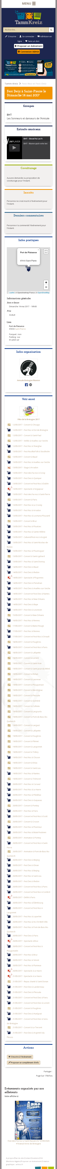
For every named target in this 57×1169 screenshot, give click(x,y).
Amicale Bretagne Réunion (28, 380)
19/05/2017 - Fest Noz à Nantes (26, 773)
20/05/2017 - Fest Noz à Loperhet (27, 916)
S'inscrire (12, 36)
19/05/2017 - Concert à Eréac (25, 762)
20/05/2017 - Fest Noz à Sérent (26, 960)
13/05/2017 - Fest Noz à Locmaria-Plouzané (31, 515)
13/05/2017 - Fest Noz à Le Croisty (27, 505)
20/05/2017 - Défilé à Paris (24, 897)
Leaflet (11, 292)
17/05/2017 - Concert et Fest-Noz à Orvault (31, 636)
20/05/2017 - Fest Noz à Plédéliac (27, 795)
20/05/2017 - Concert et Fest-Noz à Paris (30, 886)
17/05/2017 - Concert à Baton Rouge (28, 626)
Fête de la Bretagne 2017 (29, 419)
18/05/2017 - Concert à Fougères (27, 642)
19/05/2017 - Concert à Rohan (25, 674)
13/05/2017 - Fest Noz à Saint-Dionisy (29, 561)
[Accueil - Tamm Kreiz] (28, 17)
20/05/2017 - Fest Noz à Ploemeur (27, 827)
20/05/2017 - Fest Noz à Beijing (26, 870)
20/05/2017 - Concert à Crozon (26, 821)
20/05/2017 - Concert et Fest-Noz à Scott (30, 816)
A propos (10, 1158)
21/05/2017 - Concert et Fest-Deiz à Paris (30, 997)
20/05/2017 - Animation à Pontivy (27, 837)
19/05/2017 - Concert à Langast (26, 725)
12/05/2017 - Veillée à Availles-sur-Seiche (30, 440)
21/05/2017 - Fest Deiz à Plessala (27, 992)
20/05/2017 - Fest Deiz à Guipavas (27, 800)
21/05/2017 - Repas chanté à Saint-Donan (30, 981)
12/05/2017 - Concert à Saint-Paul (27, 435)
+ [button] (46, 282)
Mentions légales (13, 1161)
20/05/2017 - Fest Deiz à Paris (25, 935)
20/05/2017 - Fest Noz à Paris (25, 811)
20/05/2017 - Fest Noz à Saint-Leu (27, 876)
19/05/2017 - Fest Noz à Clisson (26, 757)
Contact (27, 1158)
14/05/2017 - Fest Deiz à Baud (25, 567)
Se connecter (28, 36)
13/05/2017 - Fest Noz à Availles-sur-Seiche (31, 462)
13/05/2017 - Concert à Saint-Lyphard (29, 556)
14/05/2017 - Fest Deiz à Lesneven (27, 610)
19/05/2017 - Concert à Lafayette (27, 730)
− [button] (46, 287)
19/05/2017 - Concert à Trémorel (27, 779)
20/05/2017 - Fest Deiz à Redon (26, 881)
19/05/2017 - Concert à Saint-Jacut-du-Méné (31, 668)
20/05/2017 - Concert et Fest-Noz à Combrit (31, 892)
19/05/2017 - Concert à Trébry (25, 752)
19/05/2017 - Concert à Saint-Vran (27, 663)
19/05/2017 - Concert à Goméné (26, 701)
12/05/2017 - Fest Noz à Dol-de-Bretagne (30, 430)
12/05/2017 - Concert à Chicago (26, 424)
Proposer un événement (31, 1161)
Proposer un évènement (30, 46)
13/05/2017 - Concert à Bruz (25, 521)
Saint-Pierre (33, 91)
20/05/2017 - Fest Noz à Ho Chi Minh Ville (30, 922)
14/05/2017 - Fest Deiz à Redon (26, 572)
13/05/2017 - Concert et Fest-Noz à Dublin (31, 483)
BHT (9, 114)
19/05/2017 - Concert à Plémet (26, 741)
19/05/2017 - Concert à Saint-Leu (27, 768)
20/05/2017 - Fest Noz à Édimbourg (28, 902)
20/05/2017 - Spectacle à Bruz (25, 941)
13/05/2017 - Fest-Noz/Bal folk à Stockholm (31, 451)
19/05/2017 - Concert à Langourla (27, 711)
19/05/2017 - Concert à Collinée (26, 706)
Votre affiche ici (11, 1096)
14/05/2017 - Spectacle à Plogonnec (28, 577)
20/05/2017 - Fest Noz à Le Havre (27, 789)
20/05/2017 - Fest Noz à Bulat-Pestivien (29, 832)
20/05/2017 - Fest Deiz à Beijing (26, 860)
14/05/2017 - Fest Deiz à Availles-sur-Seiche (31, 588)
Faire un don (33, 41)
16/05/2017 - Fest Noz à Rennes (26, 620)
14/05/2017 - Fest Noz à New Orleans (29, 599)
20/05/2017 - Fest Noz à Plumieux (27, 965)
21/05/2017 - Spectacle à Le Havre (27, 976)
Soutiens (35, 1158)
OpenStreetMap (43, 292)
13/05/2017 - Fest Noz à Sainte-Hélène (29, 532)
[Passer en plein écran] (46, 251)
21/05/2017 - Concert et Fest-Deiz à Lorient (31, 1003)
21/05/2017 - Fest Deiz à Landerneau (28, 987)
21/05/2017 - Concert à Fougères (27, 1008)
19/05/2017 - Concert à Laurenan (27, 679)
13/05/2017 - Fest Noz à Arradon (27, 510)
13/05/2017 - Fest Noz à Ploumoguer (28, 551)
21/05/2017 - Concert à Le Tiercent (27, 1027)
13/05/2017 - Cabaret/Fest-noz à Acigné (30, 537)
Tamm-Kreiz (11, 83)
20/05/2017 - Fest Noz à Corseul (26, 784)
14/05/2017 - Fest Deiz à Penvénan (27, 583)
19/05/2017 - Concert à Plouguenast (28, 684)
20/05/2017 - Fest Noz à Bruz (25, 954)
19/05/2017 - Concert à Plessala (26, 695)
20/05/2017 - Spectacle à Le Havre (27, 971)
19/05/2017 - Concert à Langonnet (27, 746)
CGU (41, 1158)
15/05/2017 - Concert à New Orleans (28, 615)
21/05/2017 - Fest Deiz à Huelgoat (27, 1013)
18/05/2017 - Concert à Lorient (26, 658)
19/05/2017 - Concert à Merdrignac (28, 690)
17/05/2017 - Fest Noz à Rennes (26, 631)
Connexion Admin (29, 51)
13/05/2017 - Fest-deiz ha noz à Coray (29, 473)
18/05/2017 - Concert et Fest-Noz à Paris (30, 647)
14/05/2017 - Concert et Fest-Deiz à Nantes (31, 593)
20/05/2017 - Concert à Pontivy (26, 805)
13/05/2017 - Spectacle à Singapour (28, 489)
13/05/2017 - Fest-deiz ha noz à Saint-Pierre (31, 494)
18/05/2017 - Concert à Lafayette (27, 652)
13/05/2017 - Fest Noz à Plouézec (27, 526)
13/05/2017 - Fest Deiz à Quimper (27, 478)
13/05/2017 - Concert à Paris (25, 499)
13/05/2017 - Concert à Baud (25, 457)
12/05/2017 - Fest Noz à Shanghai (27, 446)
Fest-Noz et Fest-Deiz (34, 83)
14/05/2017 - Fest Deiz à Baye (25, 604)
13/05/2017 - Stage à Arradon (25, 467)
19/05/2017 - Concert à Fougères (27, 736)
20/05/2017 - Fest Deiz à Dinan (26, 865)
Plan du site (19, 1158)
